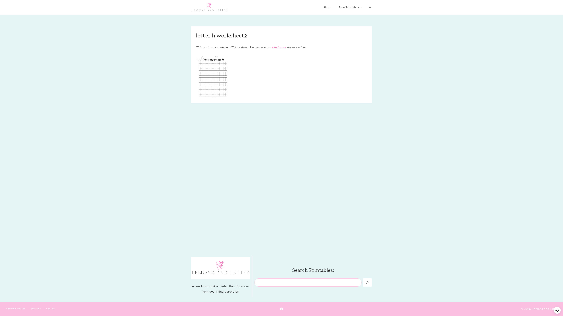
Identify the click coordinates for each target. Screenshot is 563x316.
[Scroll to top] (556, 304)
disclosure (279, 47)
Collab (50, 309)
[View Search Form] (370, 7)
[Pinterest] (281, 309)
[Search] (367, 282)
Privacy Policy (16, 309)
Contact (36, 309)
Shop (326, 7)
